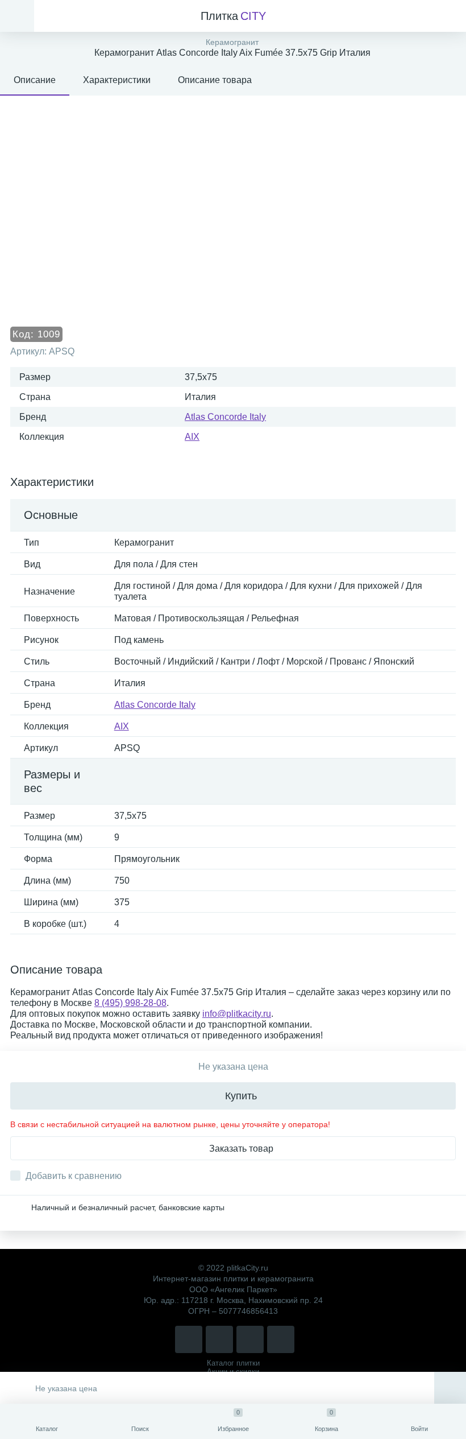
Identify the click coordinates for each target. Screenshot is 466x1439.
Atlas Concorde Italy (225, 417)
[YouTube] (280, 1339)
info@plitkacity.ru (236, 1014)
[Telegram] (250, 1339)
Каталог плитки (233, 1363)
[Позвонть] (188, 1339)
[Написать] (219, 1339)
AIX (192, 437)
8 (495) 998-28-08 (130, 1003)
